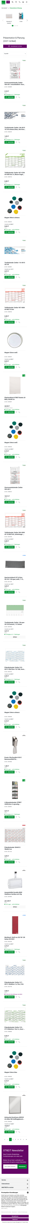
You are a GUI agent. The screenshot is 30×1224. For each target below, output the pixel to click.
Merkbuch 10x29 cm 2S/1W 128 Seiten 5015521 (14, 938)
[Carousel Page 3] (15, 25)
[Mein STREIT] (8, 2)
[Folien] (21, 16)
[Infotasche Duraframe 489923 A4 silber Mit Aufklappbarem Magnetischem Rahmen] (15, 1105)
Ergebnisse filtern (16, 46)
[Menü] (26, 2)
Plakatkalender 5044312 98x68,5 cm (12, 848)
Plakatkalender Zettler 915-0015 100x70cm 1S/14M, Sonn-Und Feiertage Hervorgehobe (14, 668)
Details (15, 637)
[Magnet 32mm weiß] (15, 340)
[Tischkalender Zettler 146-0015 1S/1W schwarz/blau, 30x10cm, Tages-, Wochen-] (15, 115)
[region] (15, 20)
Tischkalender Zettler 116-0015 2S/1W (14, 263)
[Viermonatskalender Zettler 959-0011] (15, 475)
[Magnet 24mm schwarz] (15, 700)
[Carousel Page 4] (17, 25)
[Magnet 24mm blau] (15, 1060)
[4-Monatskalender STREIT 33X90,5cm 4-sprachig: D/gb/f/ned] (15, 790)
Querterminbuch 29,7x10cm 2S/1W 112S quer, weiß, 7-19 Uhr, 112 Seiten (13, 578)
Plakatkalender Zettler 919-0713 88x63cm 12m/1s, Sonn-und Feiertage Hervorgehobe (14, 1028)
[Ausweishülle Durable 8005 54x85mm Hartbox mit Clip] (15, 880)
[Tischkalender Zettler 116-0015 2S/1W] (15, 250)
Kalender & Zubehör (9, 22)
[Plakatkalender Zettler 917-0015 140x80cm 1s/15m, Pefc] (15, 970)
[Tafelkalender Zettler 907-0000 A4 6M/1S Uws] (15, 295)
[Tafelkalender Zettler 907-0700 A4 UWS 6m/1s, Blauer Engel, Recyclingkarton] (15, 160)
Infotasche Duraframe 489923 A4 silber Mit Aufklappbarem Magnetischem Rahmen (14, 1118)
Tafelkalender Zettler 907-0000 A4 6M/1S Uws (14, 308)
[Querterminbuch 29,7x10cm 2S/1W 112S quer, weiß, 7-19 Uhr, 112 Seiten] (15, 565)
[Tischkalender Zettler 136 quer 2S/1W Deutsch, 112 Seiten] (15, 610)
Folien (21, 21)
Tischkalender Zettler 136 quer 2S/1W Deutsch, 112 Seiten (14, 623)
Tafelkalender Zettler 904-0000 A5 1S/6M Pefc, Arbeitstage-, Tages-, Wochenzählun (14, 533)
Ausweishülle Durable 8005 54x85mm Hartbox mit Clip (13, 893)
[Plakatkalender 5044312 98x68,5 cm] (15, 835)
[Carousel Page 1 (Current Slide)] (12, 25)
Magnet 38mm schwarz (12, 217)
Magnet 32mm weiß (10, 352)
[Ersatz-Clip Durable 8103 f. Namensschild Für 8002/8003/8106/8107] (15, 745)
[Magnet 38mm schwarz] (15, 205)
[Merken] (16, 97)
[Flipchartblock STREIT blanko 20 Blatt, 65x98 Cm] (15, 385)
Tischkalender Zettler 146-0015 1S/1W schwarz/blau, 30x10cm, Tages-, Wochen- (14, 128)
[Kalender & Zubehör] (9, 16)
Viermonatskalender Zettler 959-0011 (13, 488)
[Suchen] (12, 2)
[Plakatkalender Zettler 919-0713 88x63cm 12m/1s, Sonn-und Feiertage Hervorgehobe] (15, 1015)
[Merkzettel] (16, 2)
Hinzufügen (10, 97)
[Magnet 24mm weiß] (15, 430)
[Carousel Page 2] (14, 25)
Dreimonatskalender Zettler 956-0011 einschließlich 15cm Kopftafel (14, 83)
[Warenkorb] (23, 2)
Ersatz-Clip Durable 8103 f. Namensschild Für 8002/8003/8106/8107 (13, 758)
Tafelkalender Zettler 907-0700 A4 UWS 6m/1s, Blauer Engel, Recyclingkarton (14, 173)
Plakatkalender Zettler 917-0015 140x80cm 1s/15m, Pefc (14, 983)
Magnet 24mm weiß (10, 442)
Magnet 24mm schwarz (12, 712)
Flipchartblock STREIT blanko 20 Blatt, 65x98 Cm (14, 398)
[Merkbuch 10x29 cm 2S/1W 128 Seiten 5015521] (15, 925)
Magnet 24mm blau (10, 1072)
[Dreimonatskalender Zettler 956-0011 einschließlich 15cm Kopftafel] (15, 70)
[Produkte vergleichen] (19, 2)
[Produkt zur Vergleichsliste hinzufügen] (19, 97)
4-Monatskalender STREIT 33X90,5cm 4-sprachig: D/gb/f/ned (12, 803)
